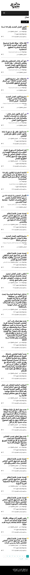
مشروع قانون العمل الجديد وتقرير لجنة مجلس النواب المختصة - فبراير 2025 (16, 98)
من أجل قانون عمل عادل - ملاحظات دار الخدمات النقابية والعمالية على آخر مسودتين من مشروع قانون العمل (15, 117)
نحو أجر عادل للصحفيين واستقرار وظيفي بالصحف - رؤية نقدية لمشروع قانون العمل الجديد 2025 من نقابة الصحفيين (14, 64)
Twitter (1, 36)
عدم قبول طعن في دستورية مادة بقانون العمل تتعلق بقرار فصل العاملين (14, 133)
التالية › (26, 559)
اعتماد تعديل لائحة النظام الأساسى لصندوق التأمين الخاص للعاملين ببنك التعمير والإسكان (14, 460)
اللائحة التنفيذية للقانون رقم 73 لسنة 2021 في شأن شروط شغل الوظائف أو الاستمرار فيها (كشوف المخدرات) (14, 175)
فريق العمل (15, 569)
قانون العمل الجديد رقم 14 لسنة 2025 (14, 27)
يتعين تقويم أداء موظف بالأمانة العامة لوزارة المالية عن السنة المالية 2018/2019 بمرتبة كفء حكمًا (14, 521)
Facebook (3, 36)
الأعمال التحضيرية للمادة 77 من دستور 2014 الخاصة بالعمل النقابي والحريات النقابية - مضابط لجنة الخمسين (14, 198)
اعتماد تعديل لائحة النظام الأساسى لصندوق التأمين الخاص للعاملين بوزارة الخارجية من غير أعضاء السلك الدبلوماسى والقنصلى (14, 217)
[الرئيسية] (15, 5)
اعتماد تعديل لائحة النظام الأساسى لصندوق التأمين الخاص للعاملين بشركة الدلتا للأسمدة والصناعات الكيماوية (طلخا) (14, 500)
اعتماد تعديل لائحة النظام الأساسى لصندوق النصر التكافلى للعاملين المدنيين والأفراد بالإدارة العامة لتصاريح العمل (14, 256)
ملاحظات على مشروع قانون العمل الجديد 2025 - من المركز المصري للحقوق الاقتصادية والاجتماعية (15, 82)
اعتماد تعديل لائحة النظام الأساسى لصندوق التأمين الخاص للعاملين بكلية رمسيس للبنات (14, 540)
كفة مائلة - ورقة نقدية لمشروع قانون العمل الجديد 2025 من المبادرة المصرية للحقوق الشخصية (15, 46)
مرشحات (24, 22)
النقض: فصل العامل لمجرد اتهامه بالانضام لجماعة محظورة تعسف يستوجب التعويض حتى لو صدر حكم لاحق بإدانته (14, 277)
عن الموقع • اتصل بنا (23, 569)
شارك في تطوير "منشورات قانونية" (20, 570)
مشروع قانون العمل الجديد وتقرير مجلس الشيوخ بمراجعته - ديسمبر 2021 (14, 238)
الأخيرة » (21, 559)
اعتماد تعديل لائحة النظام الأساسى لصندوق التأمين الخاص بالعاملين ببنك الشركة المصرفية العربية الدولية (14, 480)
